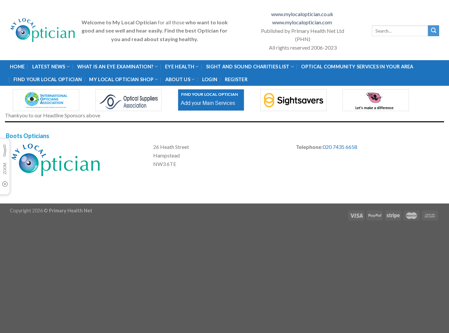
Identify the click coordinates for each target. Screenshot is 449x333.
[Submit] (433, 30)
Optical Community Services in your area (357, 66)
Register (236, 79)
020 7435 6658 (340, 147)
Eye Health (179, 66)
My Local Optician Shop (121, 79)
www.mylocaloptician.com (302, 22)
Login (209, 79)
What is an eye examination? (115, 66)
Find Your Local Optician (47, 79)
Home (17, 66)
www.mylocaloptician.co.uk (302, 14)
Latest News (48, 66)
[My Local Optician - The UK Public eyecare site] (43, 30)
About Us (177, 79)
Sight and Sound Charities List (248, 66)
